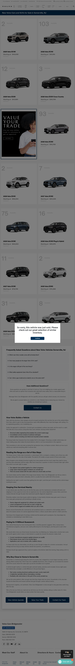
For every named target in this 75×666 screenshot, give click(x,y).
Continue (37, 338)
